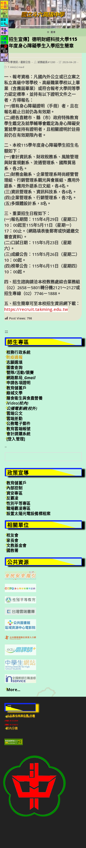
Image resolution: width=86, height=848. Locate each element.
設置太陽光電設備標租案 (28, 513)
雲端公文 (14, 413)
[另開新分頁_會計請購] (4, 57)
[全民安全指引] (20, 575)
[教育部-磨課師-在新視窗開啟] (20, 649)
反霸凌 (12, 498)
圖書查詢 (14, 367)
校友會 (12, 535)
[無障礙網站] (13, 741)
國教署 (12, 550)
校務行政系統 (18, 352)
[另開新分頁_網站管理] (4, 48)
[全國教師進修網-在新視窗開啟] (20, 678)
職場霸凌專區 (18, 508)
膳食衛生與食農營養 (24, 398)
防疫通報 (14, 357)
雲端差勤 (14, 418)
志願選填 (14, 362)
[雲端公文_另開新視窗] (4, 22)
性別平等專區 (18, 503)
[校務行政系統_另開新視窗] (4, 4)
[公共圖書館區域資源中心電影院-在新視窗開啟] (20, 624)
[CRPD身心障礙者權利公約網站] (20, 587)
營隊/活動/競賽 (20, 372)
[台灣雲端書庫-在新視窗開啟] (20, 611)
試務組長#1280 (47, 62)
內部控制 (14, 488)
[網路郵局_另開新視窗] (4, 13)
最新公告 (25, 62)
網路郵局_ (20, 377)
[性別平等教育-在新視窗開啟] (20, 599)
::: (6, 331)
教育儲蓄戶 (16, 388)
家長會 (12, 540)
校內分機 (12, 728)
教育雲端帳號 (18, 429)
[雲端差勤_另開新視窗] (4, 31)
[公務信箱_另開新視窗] (4, 39)
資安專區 (14, 493)
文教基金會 (16, 545)
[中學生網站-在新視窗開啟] (20, 664)
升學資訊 (13, 62)
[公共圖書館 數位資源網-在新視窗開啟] (20, 637)
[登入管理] (15, 439)
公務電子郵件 (18, 423)
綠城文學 (14, 393)
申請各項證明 (18, 382)
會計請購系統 (18, 434)
